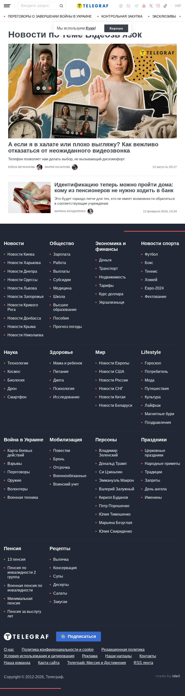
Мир (100, 352)
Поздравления (158, 422)
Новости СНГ (111, 389)
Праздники (154, 439)
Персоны (106, 439)
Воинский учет (66, 484)
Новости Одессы (22, 280)
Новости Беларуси (115, 405)
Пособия (61, 318)
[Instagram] (157, 5)
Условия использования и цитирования (39, 656)
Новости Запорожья (25, 297)
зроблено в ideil (168, 676)
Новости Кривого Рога (22, 307)
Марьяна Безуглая (115, 523)
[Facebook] (120, 5)
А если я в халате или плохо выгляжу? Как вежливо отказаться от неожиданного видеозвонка (83, 147)
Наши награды (118, 656)
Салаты (60, 593)
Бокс (149, 263)
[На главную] (92, 6)
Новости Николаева (25, 335)
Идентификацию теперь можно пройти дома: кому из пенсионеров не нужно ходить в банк (113, 187)
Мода (149, 380)
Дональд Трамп (113, 464)
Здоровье (61, 352)
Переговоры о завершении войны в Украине (50, 16)
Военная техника (22, 497)
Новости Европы (114, 363)
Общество (62, 243)
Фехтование (155, 297)
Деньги (105, 260)
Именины (153, 497)
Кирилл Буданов (113, 497)
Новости (14, 243)
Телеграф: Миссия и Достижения (96, 663)
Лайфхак (153, 405)
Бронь (58, 459)
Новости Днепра (22, 271)
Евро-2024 (154, 288)
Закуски (60, 602)
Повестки (61, 451)
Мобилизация (66, 439)
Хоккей (151, 280)
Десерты (61, 585)
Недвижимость (112, 277)
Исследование (66, 397)
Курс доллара (111, 294)
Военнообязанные (69, 476)
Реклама (90, 656)
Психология (63, 389)
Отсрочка (61, 467)
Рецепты (60, 548)
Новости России (113, 380)
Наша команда (17, 663)
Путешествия (157, 389)
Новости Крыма (21, 327)
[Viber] (128, 5)
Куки (90, 28)
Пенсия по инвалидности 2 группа (21, 572)
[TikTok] (165, 6)
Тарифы (106, 285)
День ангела (156, 489)
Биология (16, 380)
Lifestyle (151, 352)
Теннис (151, 271)
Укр (178, 6)
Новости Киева (20, 254)
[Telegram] (136, 5)
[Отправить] (61, 6)
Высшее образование (65, 307)
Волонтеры (17, 489)
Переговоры (18, 472)
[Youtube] (144, 6)
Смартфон (16, 397)
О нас (9, 649)
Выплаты (61, 271)
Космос (13, 372)
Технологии (17, 363)
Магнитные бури (159, 414)
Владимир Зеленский (108, 453)
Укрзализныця (111, 302)
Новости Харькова (24, 263)
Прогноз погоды (67, 327)
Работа (59, 263)
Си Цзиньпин (110, 472)
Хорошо (116, 28)
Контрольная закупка (121, 16)
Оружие (14, 480)
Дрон (12, 389)
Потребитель (156, 372)
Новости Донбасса (24, 318)
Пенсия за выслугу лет (24, 614)
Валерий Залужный (116, 489)
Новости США (111, 372)
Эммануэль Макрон (116, 480)
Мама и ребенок (67, 363)
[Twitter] (151, 6)
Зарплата (61, 254)
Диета (58, 380)
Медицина (62, 288)
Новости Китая (112, 397)
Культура (153, 397)
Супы (58, 576)
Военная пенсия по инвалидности (24, 588)
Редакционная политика (123, 649)
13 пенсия (16, 559)
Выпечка (61, 559)
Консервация (65, 568)
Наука (11, 352)
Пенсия (12, 548)
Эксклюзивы (164, 16)
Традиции (153, 472)
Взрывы (14, 464)
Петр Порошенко (114, 506)
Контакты (147, 656)
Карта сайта (48, 663)
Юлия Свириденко (115, 531)
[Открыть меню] (7, 6)
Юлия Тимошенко (115, 514)
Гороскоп (153, 363)
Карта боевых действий (19, 453)
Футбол (151, 254)
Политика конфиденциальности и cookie (58, 649)
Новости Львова (22, 288)
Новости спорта (160, 243)
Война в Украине (23, 439)
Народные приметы (162, 464)
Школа (59, 297)
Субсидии (62, 280)
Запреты (152, 480)
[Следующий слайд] (180, 16)
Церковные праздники (155, 453)
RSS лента (143, 663)
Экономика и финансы (110, 246)
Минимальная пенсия (20, 601)
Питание (61, 372)
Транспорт (108, 268)
